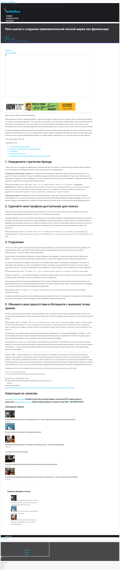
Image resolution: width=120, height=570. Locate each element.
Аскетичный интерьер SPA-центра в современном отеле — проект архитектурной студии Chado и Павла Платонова (40, 419)
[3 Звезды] (22, 381)
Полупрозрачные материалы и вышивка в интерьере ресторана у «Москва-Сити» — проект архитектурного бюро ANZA (41, 477)
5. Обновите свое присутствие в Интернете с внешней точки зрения (29, 156)
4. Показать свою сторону (17, 153)
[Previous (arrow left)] (1, 566)
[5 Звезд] (37, 381)
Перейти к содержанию (8, 2)
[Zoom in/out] (6, 562)
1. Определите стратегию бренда (19, 146)
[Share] (3, 562)
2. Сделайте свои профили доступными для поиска (25, 149)
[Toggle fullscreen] (5, 562)
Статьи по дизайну (10, 39)
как (9, 374)
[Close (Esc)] (1, 562)
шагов (43, 374)
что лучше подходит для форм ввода (16, 451)
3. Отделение (13, 151)
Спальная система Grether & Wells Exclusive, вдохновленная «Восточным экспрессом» (31, 464)
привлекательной (22, 374)
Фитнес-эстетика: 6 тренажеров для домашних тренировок (23, 432)
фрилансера (38, 374)
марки (15, 374)
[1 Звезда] (8, 381)
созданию (32, 374)
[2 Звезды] (15, 381)
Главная (7, 36)
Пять (28, 374)
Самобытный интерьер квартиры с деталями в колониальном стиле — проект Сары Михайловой (34, 444)
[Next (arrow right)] (3, 566)
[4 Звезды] (30, 381)
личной (12, 374)
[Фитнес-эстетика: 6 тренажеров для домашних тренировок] (14, 511)
